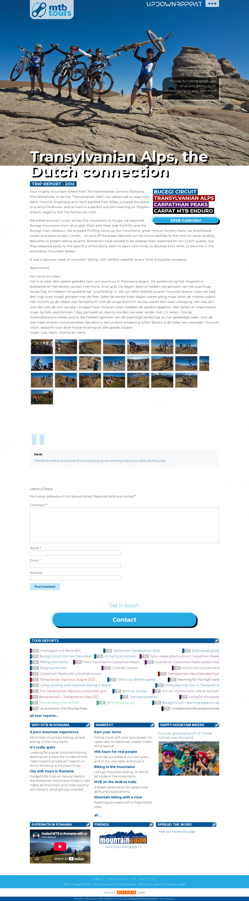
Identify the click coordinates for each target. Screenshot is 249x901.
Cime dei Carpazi (125, 668)
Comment (39, 505)
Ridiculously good (205, 650)
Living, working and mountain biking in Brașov (76, 685)
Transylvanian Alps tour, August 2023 (67, 679)
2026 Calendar (185, 220)
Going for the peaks (203, 697)
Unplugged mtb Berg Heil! (60, 650)
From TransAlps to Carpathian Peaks (111, 662)
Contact (124, 619)
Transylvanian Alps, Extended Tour (193, 673)
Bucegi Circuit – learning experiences (190, 702)
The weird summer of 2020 (59, 702)
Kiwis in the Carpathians (200, 668)
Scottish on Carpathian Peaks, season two (187, 662)
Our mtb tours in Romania (52, 771)
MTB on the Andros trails (115, 782)
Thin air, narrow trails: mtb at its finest (190, 691)
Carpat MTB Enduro (183, 211)
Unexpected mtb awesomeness (195, 708)
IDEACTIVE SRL (119, 898)
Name (35, 548)
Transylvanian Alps (184, 198)
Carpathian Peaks (181, 204)
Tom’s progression (144, 697)
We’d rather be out (120, 702)
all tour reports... (44, 716)
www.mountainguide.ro (123, 847)
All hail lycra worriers (120, 656)
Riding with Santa (54, 662)
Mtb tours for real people (115, 752)
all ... (98, 815)
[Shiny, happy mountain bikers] (189, 774)
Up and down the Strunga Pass (63, 708)
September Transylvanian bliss (136, 650)
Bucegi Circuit (175, 192)
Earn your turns (107, 732)
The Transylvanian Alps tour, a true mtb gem (73, 691)
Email (35, 560)
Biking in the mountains (114, 767)
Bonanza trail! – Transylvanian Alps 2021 (69, 697)
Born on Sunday (134, 691)
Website (36, 573)
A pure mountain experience (54, 732)
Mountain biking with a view (118, 797)
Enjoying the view (53, 668)
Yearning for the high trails (198, 679)
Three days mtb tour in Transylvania (192, 685)
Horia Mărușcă (167, 898)
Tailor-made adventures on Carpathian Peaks (184, 656)
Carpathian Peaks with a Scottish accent (71, 673)
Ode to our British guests (136, 679)
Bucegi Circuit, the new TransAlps (64, 656)
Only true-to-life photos (124, 879)
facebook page (183, 831)
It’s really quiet (42, 747)
